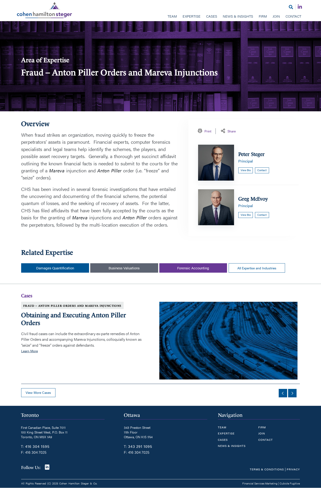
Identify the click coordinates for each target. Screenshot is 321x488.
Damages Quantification (55, 267)
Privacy (293, 469)
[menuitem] (172, 16)
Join (276, 16)
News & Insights (238, 16)
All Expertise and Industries (256, 268)
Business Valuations (124, 267)
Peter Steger (251, 154)
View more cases (38, 392)
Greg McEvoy (253, 199)
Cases (211, 16)
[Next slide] (292, 393)
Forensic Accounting (193, 267)
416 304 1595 (37, 446)
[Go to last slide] (283, 393)
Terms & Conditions (267, 469)
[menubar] (160, 16)
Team (172, 16)
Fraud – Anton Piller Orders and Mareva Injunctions (72, 305)
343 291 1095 (140, 446)
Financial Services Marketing (260, 483)
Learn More (29, 351)
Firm (263, 16)
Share (231, 131)
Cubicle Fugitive (290, 483)
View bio (246, 170)
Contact (293, 16)
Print (207, 131)
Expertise (191, 16)
